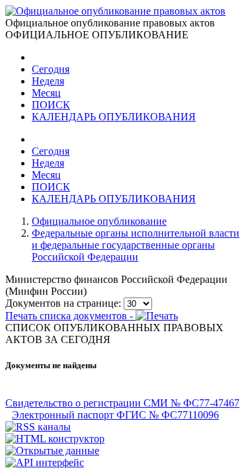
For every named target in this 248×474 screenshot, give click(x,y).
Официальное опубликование (99, 221)
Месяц (46, 93)
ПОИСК (51, 104)
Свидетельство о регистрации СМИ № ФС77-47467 (122, 403)
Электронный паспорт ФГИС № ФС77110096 (115, 414)
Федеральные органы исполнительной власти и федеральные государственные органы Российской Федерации (135, 244)
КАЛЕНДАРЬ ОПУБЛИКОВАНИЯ (114, 116)
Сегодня (50, 69)
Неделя (48, 81)
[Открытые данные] (52, 450)
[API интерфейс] (44, 462)
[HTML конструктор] (54, 438)
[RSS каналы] (38, 426)
